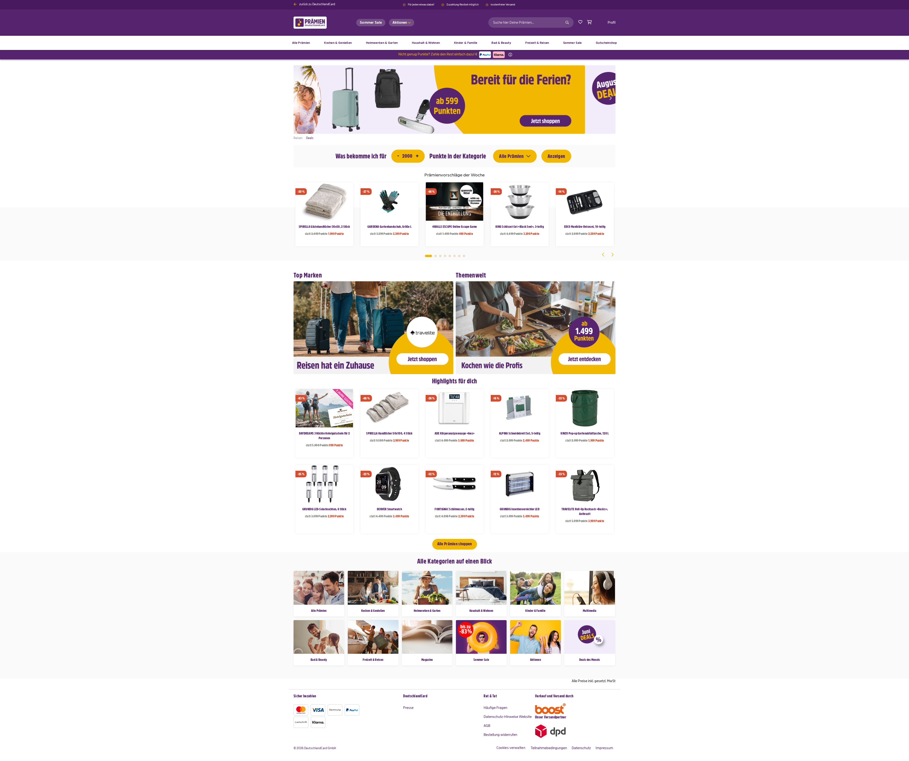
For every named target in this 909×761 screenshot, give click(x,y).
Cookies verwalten (510, 747)
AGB (487, 725)
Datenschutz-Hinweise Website (508, 716)
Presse (408, 707)
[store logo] (318, 23)
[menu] (454, 43)
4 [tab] (445, 256)
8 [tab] (464, 256)
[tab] (441, 696)
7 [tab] (459, 256)
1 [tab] (428, 256)
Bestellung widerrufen (500, 734)
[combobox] (531, 22)
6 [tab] (454, 256)
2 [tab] (435, 256)
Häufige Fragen (495, 707)
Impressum (604, 748)
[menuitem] (338, 42)
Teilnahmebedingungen (549, 748)
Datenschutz (581, 748)
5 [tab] (450, 256)
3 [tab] (440, 256)
